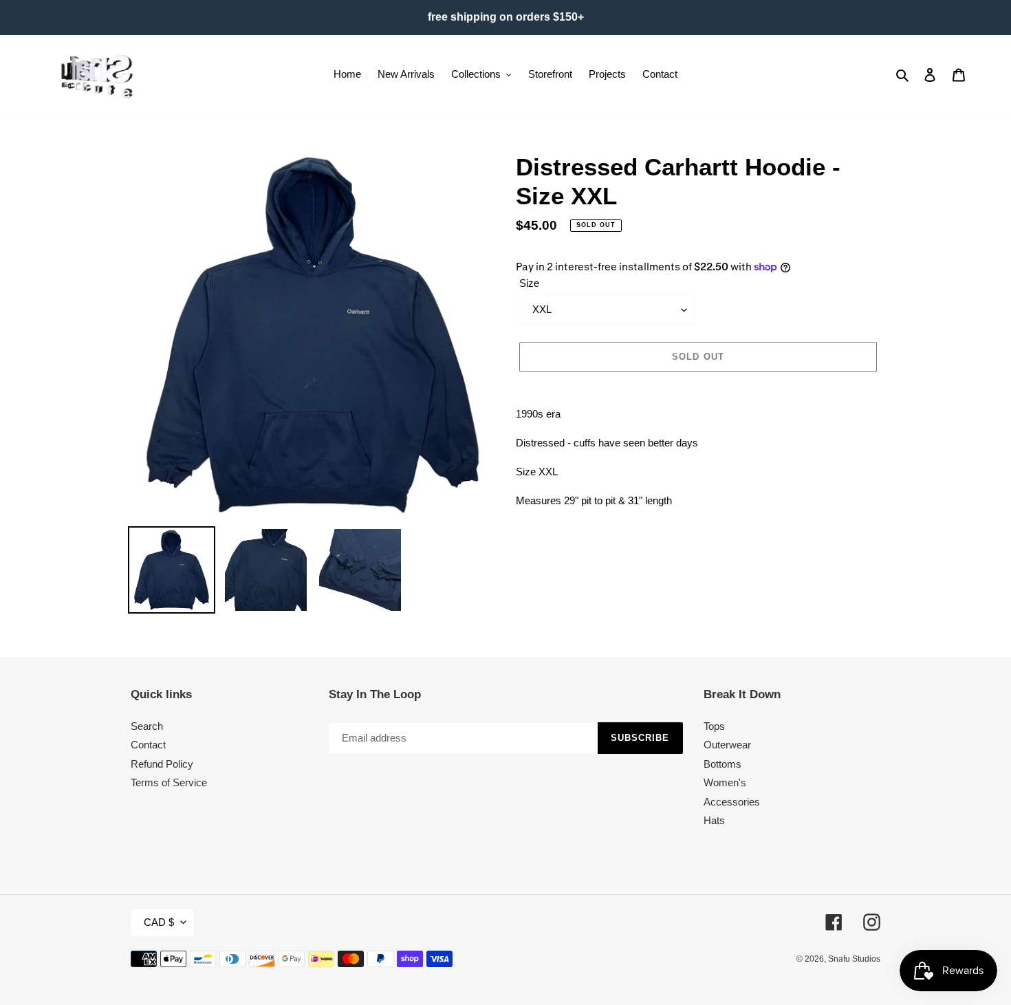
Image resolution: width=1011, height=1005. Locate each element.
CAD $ (159, 922)
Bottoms (722, 764)
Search (147, 726)
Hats (714, 820)
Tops (714, 726)
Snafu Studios (854, 959)
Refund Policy (162, 764)
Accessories (732, 802)
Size (529, 283)
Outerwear (727, 744)
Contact (148, 744)
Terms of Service (169, 782)
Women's (725, 782)
